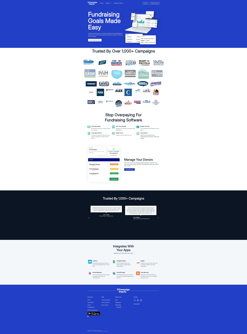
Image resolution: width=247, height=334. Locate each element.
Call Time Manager (121, 126)
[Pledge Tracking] (137, 126)
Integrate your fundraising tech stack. (124, 253)
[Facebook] (138, 300)
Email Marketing (95, 126)
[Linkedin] (141, 300)
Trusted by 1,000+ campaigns (123, 198)
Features (108, 3)
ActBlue (95, 261)
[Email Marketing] (88, 126)
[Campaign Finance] (88, 133)
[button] (88, 218)
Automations (144, 133)
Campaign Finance (118, 3)
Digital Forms (119, 133)
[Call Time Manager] (113, 126)
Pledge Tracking (144, 126)
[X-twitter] (135, 300)
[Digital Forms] (113, 133)
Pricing (101, 3)
